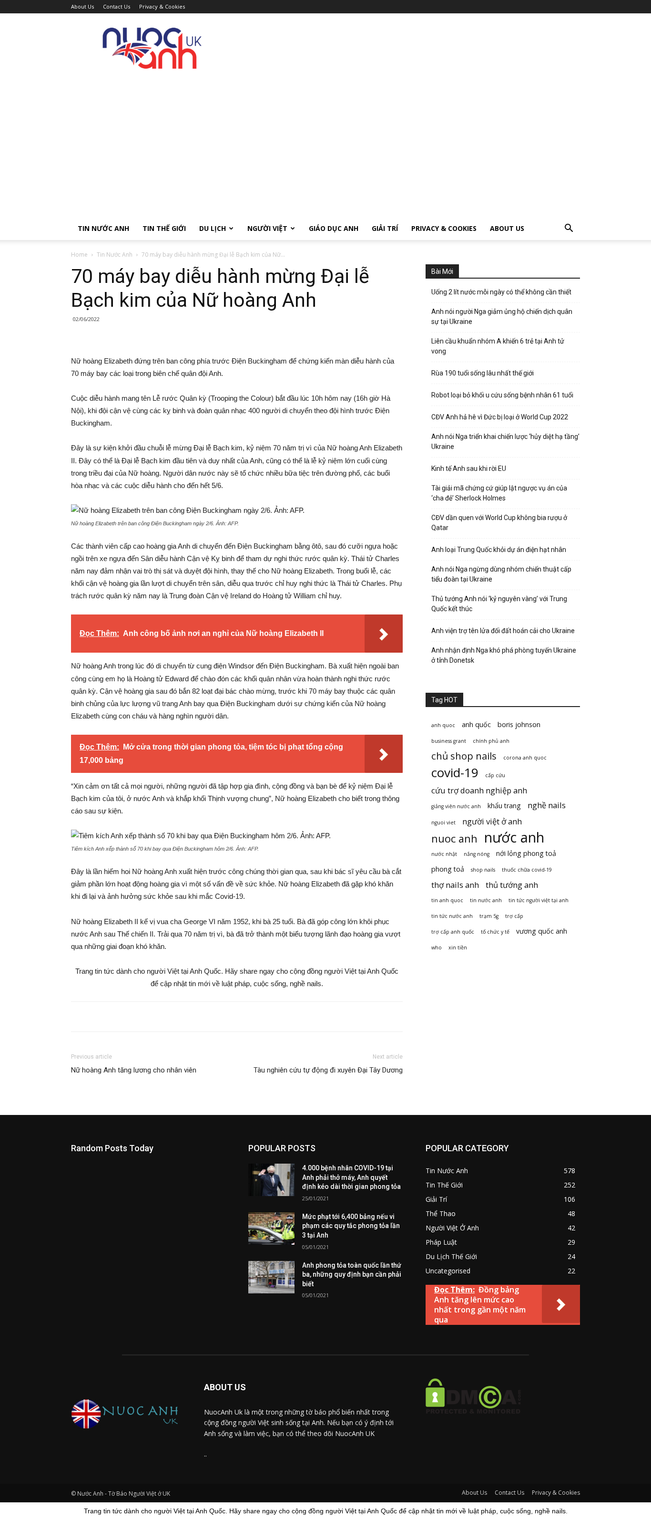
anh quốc (476, 724)
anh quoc (443, 725)
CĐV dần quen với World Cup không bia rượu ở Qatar (499, 522)
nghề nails (547, 805)
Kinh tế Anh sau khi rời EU (468, 468)
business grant (448, 741)
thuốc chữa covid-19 (527, 869)
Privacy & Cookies (162, 6)
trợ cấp (514, 916)
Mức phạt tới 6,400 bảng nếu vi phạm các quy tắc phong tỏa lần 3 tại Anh (351, 1226)
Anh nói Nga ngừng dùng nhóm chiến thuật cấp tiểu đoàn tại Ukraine (501, 574)
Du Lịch (212, 228)
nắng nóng (476, 854)
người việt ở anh (492, 821)
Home (79, 254)
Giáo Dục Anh (333, 228)
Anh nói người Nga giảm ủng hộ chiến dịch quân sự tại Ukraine (501, 316)
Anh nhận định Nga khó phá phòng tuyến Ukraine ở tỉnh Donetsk (503, 655)
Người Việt (267, 228)
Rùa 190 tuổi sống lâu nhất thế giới (482, 373)
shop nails (483, 869)
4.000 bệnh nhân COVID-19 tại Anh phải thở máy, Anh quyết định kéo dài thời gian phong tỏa (351, 1177)
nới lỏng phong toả (526, 853)
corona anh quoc (525, 757)
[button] (568, 229)
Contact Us (116, 6)
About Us (82, 6)
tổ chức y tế (495, 931)
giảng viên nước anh (456, 806)
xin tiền (457, 947)
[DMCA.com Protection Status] (473, 1421)
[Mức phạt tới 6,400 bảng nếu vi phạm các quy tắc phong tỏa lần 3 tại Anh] (271, 1228)
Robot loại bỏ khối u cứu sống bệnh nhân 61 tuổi (502, 395)
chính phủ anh (491, 741)
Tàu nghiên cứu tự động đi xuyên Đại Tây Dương (328, 1070)
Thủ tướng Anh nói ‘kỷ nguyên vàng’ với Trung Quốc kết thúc (499, 604)
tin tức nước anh (452, 916)
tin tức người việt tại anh (539, 900)
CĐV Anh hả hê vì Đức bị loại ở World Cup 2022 (499, 417)
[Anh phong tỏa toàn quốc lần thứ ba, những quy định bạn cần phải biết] (271, 1277)
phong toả (447, 869)
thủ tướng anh (512, 885)
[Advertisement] (325, 145)
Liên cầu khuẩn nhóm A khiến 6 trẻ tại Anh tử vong (497, 346)
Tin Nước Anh (103, 228)
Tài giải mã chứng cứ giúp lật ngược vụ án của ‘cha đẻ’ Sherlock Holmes (499, 493)
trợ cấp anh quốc (452, 931)
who (436, 947)
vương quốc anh (541, 931)
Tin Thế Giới (164, 228)
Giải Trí (385, 228)
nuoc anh (454, 838)
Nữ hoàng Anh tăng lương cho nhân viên (133, 1070)
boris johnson (519, 724)
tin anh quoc (447, 900)
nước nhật (444, 854)
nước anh (514, 838)
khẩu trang (504, 805)
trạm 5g (488, 916)
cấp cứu (495, 775)
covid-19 (454, 773)
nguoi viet (443, 822)
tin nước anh (486, 900)
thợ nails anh (455, 885)
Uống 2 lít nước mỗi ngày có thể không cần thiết (501, 292)
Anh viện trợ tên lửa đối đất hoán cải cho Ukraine (503, 631)
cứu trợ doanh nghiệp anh (479, 790)
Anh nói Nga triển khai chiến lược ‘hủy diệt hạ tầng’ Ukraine (505, 441)
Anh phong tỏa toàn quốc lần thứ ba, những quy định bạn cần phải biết (351, 1274)
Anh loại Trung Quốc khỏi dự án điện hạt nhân (498, 549)
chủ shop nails (464, 756)
